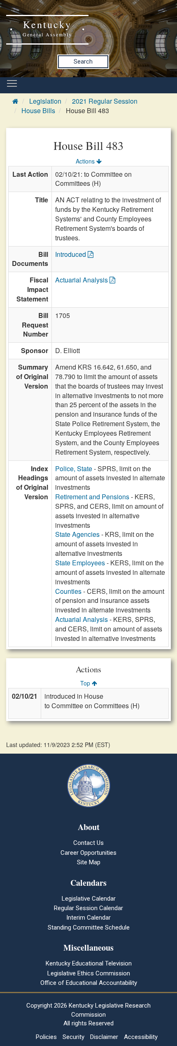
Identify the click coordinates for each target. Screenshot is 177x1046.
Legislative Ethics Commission (88, 973)
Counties (68, 591)
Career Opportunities (88, 852)
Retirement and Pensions (92, 496)
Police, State (73, 468)
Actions (86, 161)
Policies (46, 1037)
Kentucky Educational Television (89, 963)
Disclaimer (104, 1037)
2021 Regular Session (104, 101)
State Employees (80, 562)
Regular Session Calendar (88, 908)
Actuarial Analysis (82, 280)
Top (86, 683)
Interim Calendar (88, 917)
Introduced (71, 254)
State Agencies (77, 534)
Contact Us (88, 843)
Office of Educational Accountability (88, 983)
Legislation (45, 101)
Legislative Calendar (89, 898)
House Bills (38, 110)
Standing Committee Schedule (89, 927)
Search (83, 61)
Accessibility (141, 1037)
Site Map (88, 862)
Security (73, 1037)
